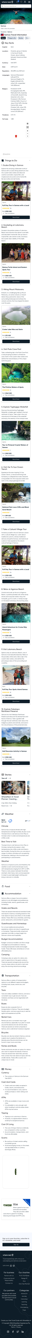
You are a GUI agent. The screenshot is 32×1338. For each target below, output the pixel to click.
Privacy (18, 1327)
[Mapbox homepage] (6, 154)
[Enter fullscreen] (27, 127)
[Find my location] (27, 123)
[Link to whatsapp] (11, 1266)
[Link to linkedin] (23, 1332)
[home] (7, 2)
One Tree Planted (24, 1284)
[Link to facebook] (13, 1332)
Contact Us (9, 1283)
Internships (24, 1299)
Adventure (24, 1293)
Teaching (24, 1304)
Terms (13, 1327)
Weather (28, 38)
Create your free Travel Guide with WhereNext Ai (16, 1320)
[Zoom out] (27, 133)
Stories (21, 38)
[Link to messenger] (14, 1266)
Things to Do (12, 38)
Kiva (24, 1281)
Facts (3, 38)
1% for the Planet (24, 1275)
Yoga (24, 1310)
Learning (24, 1302)
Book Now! (16, 217)
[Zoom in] (27, 130)
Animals (24, 1296)
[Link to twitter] (18, 1332)
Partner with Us (9, 1275)
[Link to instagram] (8, 1332)
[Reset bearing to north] (27, 136)
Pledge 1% (24, 1278)
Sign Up (16, 1244)
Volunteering (24, 1307)
